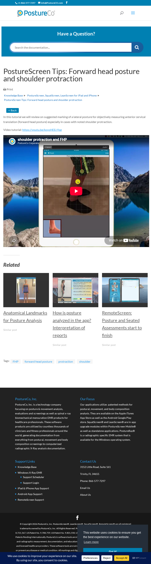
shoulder (84, 361)
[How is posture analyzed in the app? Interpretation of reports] (75, 290)
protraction (65, 361)
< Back (12, 110)
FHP (15, 361)
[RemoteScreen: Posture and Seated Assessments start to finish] (125, 290)
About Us (85, 494)
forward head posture (38, 361)
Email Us (85, 487)
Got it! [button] (113, 551)
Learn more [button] (91, 542)
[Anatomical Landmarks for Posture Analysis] (26, 290)
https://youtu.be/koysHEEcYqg (42, 129)
